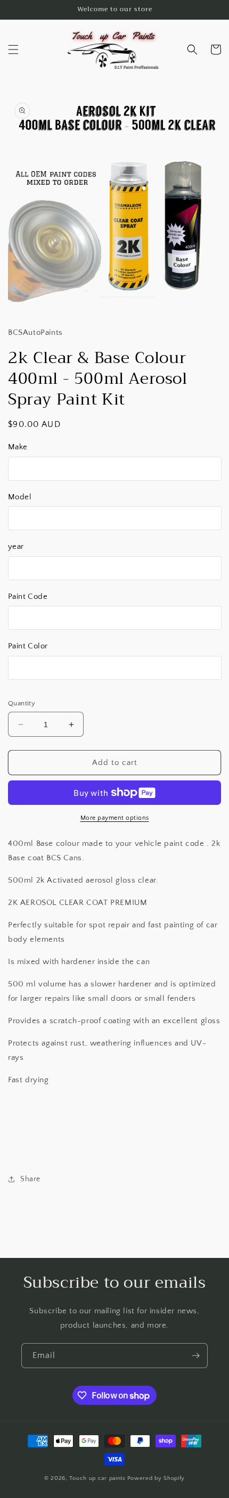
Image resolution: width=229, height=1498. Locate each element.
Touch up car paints (97, 1478)
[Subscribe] (195, 1355)
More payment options (114, 817)
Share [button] (30, 1179)
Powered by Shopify (156, 1478)
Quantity (21, 703)
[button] (13, 49)
